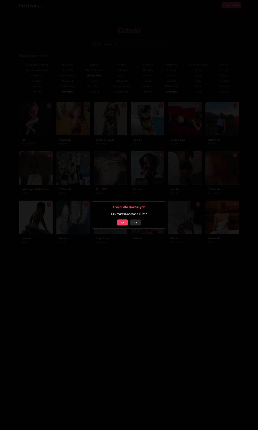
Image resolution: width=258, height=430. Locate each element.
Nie (136, 222)
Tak (122, 222)
